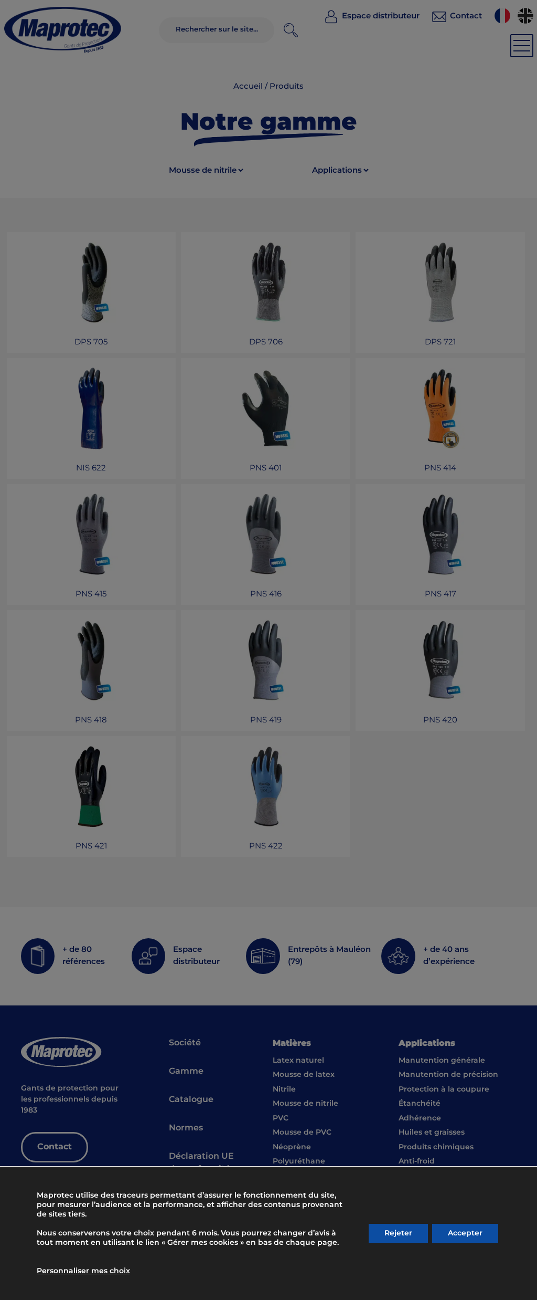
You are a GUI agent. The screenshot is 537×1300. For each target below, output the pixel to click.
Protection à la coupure (444, 1089)
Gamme (186, 1071)
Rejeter (398, 1233)
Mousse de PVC (302, 1132)
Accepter (465, 1233)
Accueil (248, 86)
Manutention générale (442, 1060)
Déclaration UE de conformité (201, 1163)
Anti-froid (417, 1161)
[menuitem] (502, 16)
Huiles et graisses (432, 1132)
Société (185, 1043)
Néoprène (292, 1147)
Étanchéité (420, 1103)
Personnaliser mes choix (83, 1271)
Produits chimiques (436, 1147)
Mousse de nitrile (305, 1103)
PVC (280, 1118)
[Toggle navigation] (521, 45)
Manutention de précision (448, 1075)
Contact (54, 1147)
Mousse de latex (304, 1075)
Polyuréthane (299, 1161)
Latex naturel (298, 1060)
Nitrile (284, 1089)
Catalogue (191, 1099)
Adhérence (420, 1118)
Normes (186, 1128)
